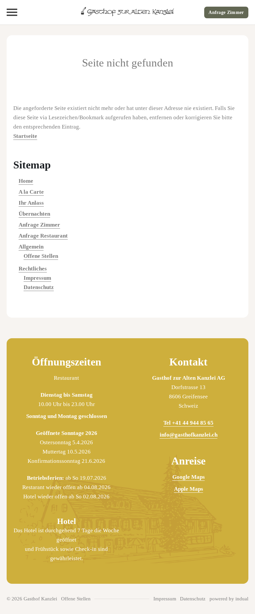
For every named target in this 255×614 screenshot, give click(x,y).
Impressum (37, 278)
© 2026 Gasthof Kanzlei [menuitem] (32, 598)
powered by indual (229, 598)
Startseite (25, 136)
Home (26, 181)
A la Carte (31, 192)
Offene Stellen (41, 256)
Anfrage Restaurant (43, 236)
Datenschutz (39, 287)
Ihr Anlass (31, 203)
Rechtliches (33, 268)
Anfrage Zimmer (226, 12)
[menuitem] (127, 181)
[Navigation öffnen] (12, 12)
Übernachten (34, 214)
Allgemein (31, 247)
